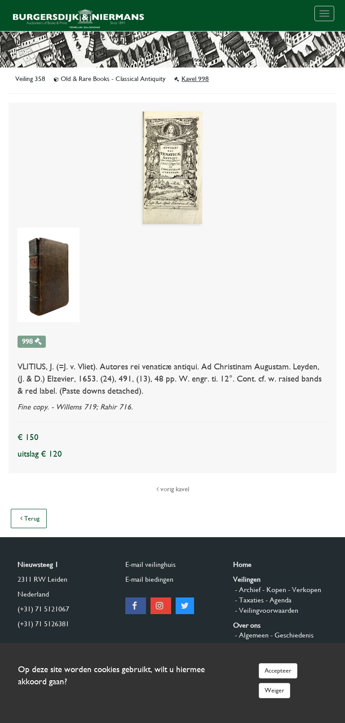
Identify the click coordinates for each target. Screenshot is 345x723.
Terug (31, 518)
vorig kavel (174, 489)
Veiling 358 (31, 79)
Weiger (274, 690)
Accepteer (278, 670)
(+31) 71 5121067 (43, 609)
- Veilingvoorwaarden (265, 610)
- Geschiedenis (291, 635)
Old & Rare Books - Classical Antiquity (113, 79)
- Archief (247, 589)
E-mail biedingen (149, 579)
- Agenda (278, 600)
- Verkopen (303, 589)
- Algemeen (251, 635)
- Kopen (273, 589)
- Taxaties (248, 600)
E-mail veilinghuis (150, 564)
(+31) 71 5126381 (43, 624)
